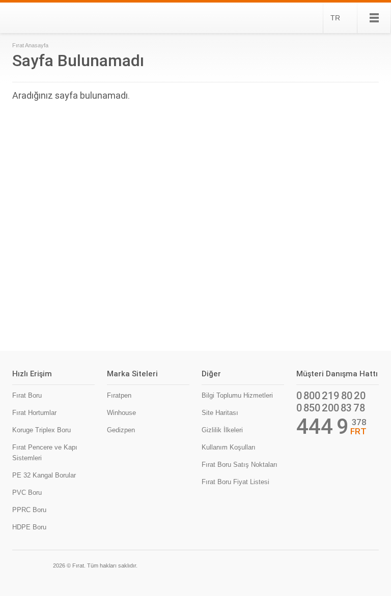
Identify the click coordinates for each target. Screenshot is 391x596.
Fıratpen (119, 395)
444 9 (322, 426)
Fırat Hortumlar (34, 412)
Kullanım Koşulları (229, 447)
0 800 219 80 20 (331, 396)
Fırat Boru (27, 395)
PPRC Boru (29, 510)
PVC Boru (27, 492)
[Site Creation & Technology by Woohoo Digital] (364, 564)
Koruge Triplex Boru (41, 430)
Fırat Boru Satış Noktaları (239, 464)
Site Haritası (220, 412)
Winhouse (121, 412)
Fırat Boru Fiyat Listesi (235, 482)
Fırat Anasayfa (30, 45)
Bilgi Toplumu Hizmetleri (237, 395)
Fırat (47, 17)
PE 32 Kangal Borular (44, 475)
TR (335, 18)
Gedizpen (121, 430)
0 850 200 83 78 (330, 408)
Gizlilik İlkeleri (222, 430)
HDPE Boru (29, 527)
